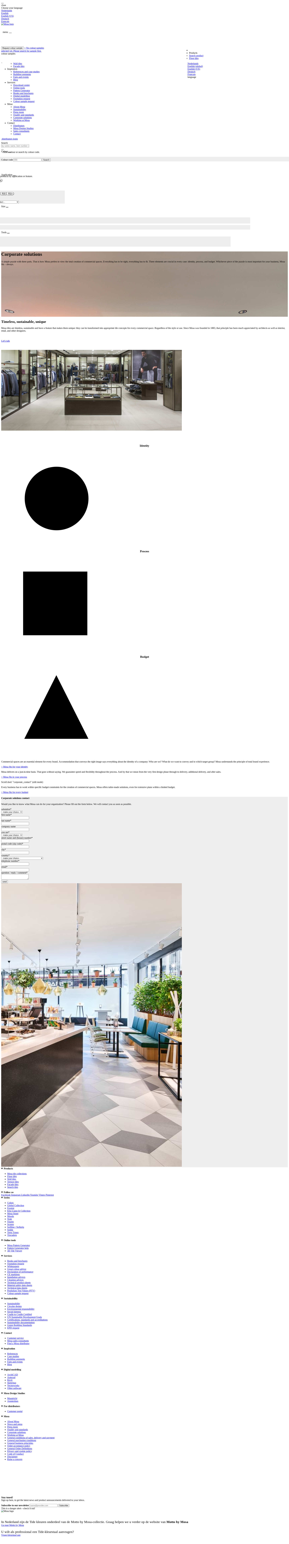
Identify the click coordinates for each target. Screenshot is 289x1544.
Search (46, 160)
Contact (17, 133)
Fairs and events (21, 77)
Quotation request (21, 98)
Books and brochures (23, 93)
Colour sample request (23, 101)
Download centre (21, 85)
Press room (18, 112)
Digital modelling (21, 96)
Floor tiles (194, 58)
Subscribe (63, 1505)
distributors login (9, 139)
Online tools (19, 88)
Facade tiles (18, 66)
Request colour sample (12, 48)
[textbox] (15, 145)
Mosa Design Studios (23, 128)
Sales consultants (21, 131)
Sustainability (19, 109)
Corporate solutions (22, 117)
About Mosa (19, 106)
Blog (15, 79)
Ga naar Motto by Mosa (12, 1525)
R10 (3, 193)
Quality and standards (23, 115)
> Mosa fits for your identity (14, 766)
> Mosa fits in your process (14, 777)
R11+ (10, 193)
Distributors (18, 125)
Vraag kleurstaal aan (10, 1535)
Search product (196, 55)
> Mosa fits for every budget (14, 792)
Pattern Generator (21, 90)
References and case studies (26, 71)
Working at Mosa (21, 120)
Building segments (22, 74)
